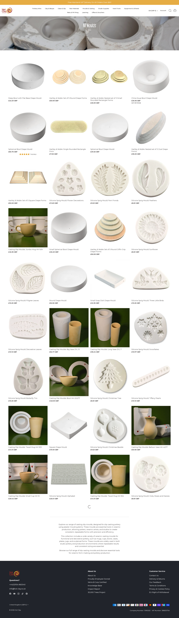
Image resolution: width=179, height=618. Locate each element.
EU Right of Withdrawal (159, 592)
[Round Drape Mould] (69, 278)
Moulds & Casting (89, 8)
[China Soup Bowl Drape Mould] (151, 76)
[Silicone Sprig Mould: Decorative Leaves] (28, 327)
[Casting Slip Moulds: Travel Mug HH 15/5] (28, 425)
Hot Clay (18, 610)
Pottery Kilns (36, 8)
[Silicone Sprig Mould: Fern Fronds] (110, 178)
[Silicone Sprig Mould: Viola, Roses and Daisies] (151, 474)
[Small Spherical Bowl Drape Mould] (69, 227)
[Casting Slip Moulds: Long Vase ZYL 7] (110, 327)
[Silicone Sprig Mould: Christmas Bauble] (110, 425)
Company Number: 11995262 (140, 610)
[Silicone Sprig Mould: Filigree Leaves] (28, 278)
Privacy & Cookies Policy (159, 589)
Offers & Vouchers (98, 12)
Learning (85, 12)
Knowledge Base (95, 586)
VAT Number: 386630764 (161, 610)
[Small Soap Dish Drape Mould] (110, 278)
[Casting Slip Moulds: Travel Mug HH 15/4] (110, 474)
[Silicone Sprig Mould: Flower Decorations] (69, 178)
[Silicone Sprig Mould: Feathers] (151, 178)
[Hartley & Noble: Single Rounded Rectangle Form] (69, 127)
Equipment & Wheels (131, 8)
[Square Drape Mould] (69, 425)
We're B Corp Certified (97, 582)
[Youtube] (14, 594)
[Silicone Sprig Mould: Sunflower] (151, 227)
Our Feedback (155, 582)
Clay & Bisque (49, 8)
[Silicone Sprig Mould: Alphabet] (69, 474)
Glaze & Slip (62, 8)
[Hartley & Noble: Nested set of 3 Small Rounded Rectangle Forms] (110, 76)
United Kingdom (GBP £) (18, 605)
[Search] (170, 11)
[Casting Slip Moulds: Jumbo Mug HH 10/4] (28, 227)
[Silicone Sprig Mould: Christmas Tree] (110, 376)
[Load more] (89, 507)
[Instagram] (18, 594)
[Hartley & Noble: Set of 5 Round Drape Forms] (69, 76)
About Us (92, 576)
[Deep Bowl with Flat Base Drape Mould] (28, 76)
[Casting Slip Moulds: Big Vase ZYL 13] (69, 327)
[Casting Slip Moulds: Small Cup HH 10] (28, 474)
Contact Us (153, 576)
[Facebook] (10, 594)
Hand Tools (117, 8)
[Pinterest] (27, 594)
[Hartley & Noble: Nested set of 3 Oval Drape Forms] (151, 127)
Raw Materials (74, 8)
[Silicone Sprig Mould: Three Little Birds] (151, 278)
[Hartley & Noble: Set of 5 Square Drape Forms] (28, 178)
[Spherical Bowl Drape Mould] (28, 127)
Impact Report (94, 589)
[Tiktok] (22, 594)
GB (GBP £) (152, 10)
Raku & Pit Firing (72, 12)
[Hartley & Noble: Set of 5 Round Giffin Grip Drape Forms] (110, 227)
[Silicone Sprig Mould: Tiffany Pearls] (151, 376)
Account (163, 10)
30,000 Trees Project (96, 592)
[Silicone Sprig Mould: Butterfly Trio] (28, 376)
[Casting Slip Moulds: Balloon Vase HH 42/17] (151, 425)
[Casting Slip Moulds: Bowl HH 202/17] (69, 376)
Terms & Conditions (157, 586)
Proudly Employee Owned (99, 579)
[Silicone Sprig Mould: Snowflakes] (151, 327)
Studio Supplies (103, 8)
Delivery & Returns (157, 579)
